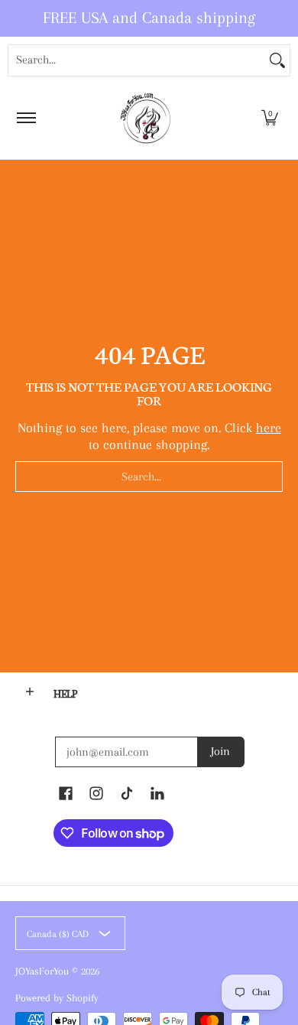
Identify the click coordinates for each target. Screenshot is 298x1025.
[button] (270, 117)
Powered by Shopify (57, 998)
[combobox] (136, 60)
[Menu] (25, 117)
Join (220, 751)
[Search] (277, 60)
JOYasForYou (42, 971)
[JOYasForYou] (146, 117)
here (268, 427)
